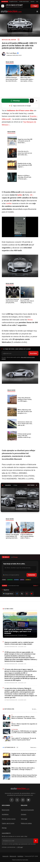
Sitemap (4, 828)
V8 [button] (31, 195)
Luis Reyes (13, 53)
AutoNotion (5, 814)
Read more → (34, 747)
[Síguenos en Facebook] (17, 594)
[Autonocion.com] (11, 11)
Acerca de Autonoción (27, 810)
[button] (32, 485)
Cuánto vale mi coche (8, 823)
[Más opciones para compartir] (36, 101)
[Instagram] (23, 800)
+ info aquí (19, 847)
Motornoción (5, 810)
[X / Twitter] (17, 800)
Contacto (23, 814)
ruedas (9, 203)
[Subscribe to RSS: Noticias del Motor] (18, 39)
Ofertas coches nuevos (8, 819)
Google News (9, 593)
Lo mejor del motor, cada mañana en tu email (16, 349)
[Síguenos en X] (22, 594)
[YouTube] (28, 800)
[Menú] (38, 11)
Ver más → (34, 709)
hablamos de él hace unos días (20, 110)
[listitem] (8, 500)
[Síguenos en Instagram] (27, 594)
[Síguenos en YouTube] (31, 594)
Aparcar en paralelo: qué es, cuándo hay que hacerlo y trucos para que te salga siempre (19, 643)
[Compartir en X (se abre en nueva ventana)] (32, 101)
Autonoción (5, 856)
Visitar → (35, 585)
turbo (19, 195)
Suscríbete (33, 353)
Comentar (31, 575)
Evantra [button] (33, 116)
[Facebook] (11, 800)
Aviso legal (24, 819)
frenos (30, 320)
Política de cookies (26, 823)
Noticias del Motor (9, 39)
